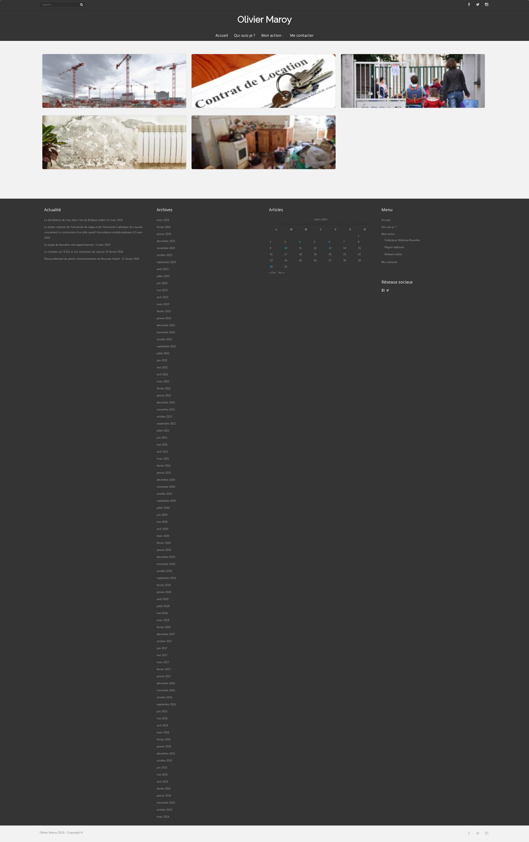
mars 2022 (163, 381)
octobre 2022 (164, 339)
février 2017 (164, 669)
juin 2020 (162, 514)
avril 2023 (162, 297)
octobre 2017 (164, 641)
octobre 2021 (164, 416)
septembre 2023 (166, 262)
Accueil (222, 35)
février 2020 (164, 542)
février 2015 (164, 788)
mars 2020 (163, 535)
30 (271, 266)
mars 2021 (163, 458)
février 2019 (164, 585)
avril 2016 (162, 725)
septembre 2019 (166, 578)
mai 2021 (162, 444)
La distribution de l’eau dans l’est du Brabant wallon (75, 220)
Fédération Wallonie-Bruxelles (402, 240)
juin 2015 (162, 767)
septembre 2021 (166, 423)
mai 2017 (162, 655)
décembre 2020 (166, 479)
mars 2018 (163, 620)
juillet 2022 (163, 353)
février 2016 (164, 739)
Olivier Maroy (264, 19)
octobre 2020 (164, 493)
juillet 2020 (163, 507)
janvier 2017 (164, 676)
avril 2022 (162, 374)
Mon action (271, 35)
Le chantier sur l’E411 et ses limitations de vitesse (74, 251)
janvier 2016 (164, 746)
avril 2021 (162, 451)
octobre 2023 (164, 255)
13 (330, 248)
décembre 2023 (166, 241)
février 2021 (164, 465)
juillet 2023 (163, 276)
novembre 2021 (166, 409)
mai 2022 (162, 367)
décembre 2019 (166, 557)
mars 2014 (163, 816)
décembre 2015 (166, 753)
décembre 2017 (166, 634)
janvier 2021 (164, 472)
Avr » (281, 272)
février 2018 (164, 627)
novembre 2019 (166, 564)
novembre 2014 (166, 802)
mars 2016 (163, 732)
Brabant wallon (393, 254)
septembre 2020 (166, 500)
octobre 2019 (164, 571)
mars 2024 (163, 220)
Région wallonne (394, 247)
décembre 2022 (166, 325)
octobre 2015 (164, 760)
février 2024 (164, 227)
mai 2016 (162, 718)
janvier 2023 (164, 318)
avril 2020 (162, 528)
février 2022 (164, 388)
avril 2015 (162, 781)
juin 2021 (162, 437)
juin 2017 (162, 648)
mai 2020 (162, 521)
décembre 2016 (166, 683)
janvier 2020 (164, 549)
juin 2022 (162, 360)
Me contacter (302, 35)
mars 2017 (163, 662)
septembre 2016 (166, 704)
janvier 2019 (164, 592)
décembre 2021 (166, 402)
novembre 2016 (166, 690)
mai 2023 (162, 290)
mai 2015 (162, 774)
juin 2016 (162, 711)
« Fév (272, 272)
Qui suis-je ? (244, 35)
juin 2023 (162, 283)
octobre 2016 (164, 697)
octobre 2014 (164, 809)
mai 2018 (162, 613)
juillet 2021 (163, 430)
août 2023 (162, 269)
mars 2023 (163, 304)
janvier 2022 (164, 395)
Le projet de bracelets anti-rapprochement (69, 244)
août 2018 (162, 599)
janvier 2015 (164, 795)
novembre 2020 (166, 486)
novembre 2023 (166, 248)
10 (285, 248)
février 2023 (164, 311)
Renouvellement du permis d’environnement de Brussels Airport (82, 258)
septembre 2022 (166, 346)
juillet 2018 (163, 606)
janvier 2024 (164, 234)
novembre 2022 (166, 332)
